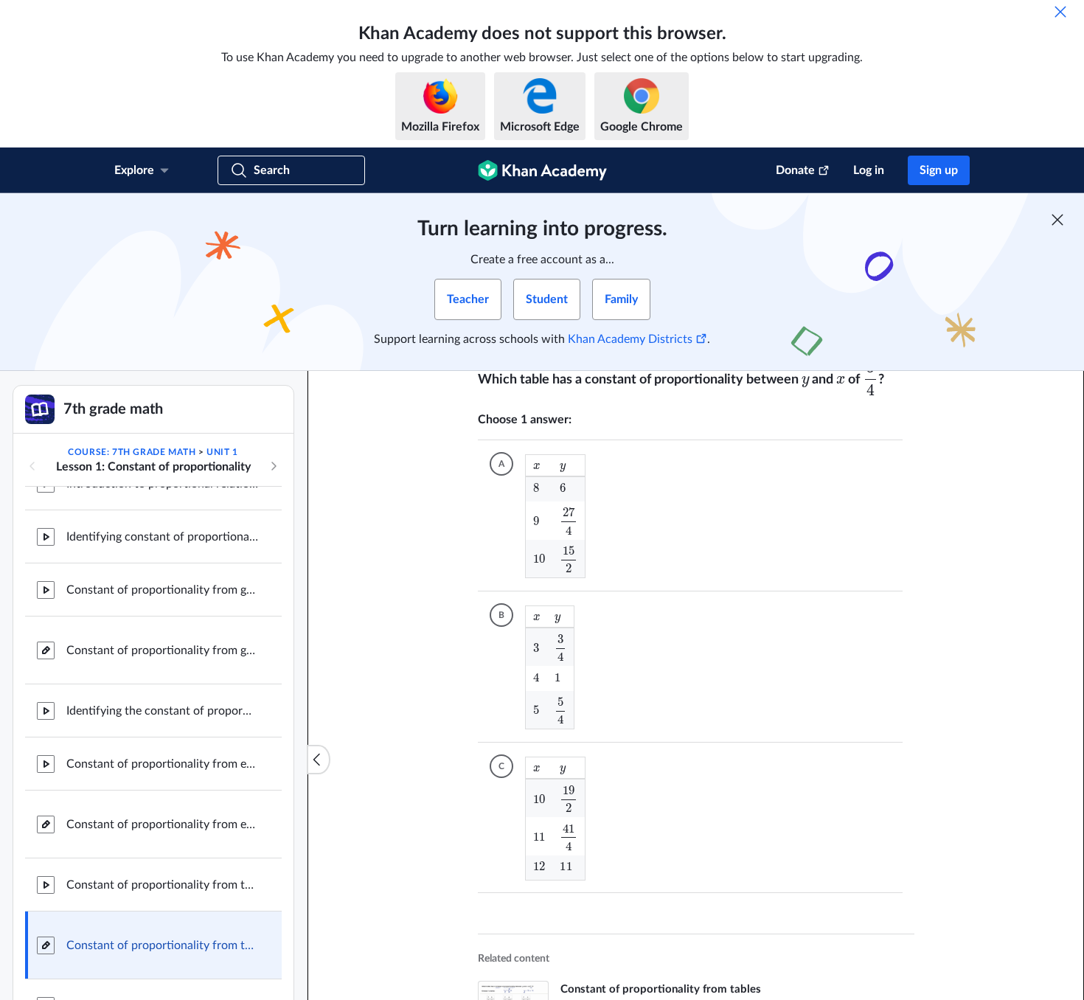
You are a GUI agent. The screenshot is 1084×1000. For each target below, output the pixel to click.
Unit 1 (222, 452)
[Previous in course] (32, 466)
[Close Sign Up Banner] (1057, 220)
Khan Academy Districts (630, 339)
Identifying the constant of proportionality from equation (162, 709)
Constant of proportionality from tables (162, 883)
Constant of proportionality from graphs (162, 649)
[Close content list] (318, 759)
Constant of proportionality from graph (162, 588)
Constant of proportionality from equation (162, 762)
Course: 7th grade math (131, 452)
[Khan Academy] (542, 170)
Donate (795, 170)
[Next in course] (273, 466)
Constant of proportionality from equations (162, 823)
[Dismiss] (1060, 12)
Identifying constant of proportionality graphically (162, 535)
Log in (868, 170)
